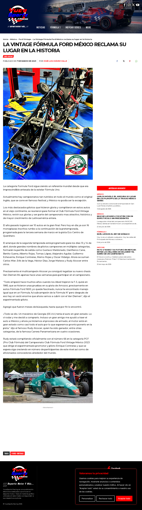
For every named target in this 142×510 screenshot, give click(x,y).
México (13, 39)
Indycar (100, 247)
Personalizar (87, 498)
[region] (105, 486)
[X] (133, 4)
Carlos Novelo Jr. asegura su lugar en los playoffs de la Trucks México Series (116, 198)
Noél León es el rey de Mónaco (113, 234)
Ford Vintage (25, 39)
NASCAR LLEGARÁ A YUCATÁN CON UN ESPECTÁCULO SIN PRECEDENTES (115, 217)
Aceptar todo (124, 498)
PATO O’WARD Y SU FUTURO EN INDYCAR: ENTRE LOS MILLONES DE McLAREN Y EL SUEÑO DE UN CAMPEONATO (116, 252)
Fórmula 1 (101, 232)
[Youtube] (137, 4)
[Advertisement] (117, 86)
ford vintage (17, 453)
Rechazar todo (105, 498)
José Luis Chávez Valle (55, 61)
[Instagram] (128, 4)
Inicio (5, 39)
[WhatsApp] (136, 61)
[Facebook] (124, 4)
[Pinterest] (130, 61)
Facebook (115, 468)
